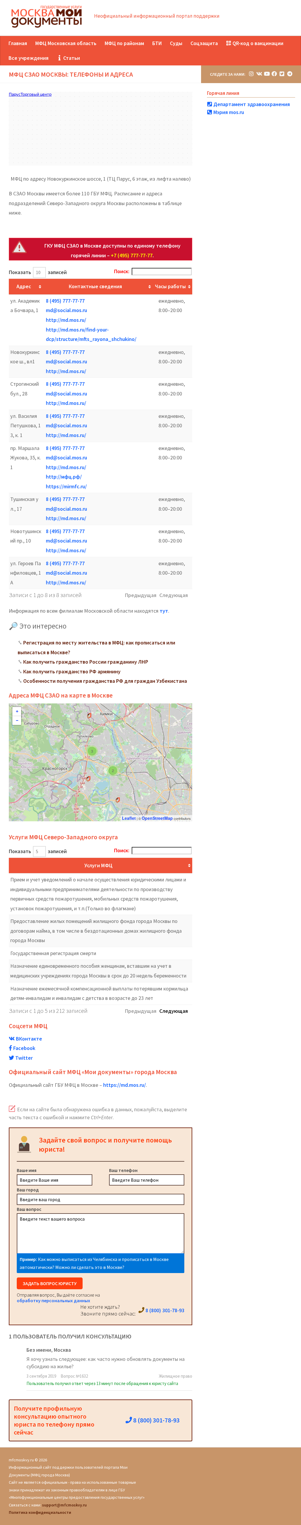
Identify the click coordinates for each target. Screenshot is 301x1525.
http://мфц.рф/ (64, 476)
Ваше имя (26, 1170)
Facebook (23, 1048)
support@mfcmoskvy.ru (64, 1505)
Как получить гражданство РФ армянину (72, 671)
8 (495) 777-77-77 (65, 300)
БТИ (157, 43)
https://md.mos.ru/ (124, 1084)
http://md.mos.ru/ (66, 319)
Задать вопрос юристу (50, 1283)
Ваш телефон (123, 1170)
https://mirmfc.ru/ (66, 486)
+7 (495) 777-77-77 (132, 255)
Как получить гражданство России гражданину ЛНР (85, 661)
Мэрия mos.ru (228, 112)
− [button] (17, 720)
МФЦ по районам (124, 43)
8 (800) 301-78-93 (164, 1310)
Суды (176, 43)
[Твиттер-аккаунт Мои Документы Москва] (282, 74)
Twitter (23, 1057)
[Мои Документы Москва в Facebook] (274, 74)
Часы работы (170, 286)
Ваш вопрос (29, 1209)
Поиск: (121, 271)
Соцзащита (204, 43)
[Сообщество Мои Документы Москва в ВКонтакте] (259, 74)
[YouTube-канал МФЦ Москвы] (266, 74)
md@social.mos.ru (66, 310)
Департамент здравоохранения (251, 104)
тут (164, 610)
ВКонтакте (28, 1038)
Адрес (23, 286)
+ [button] (17, 711)
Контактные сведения (95, 286)
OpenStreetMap (157, 818)
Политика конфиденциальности (40, 1512)
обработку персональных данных (53, 1300)
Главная (18, 43)
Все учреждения (29, 58)
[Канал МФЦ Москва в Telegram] (289, 74)
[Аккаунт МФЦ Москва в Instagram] (251, 74)
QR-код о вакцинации (257, 43)
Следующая (173, 1011)
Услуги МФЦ (98, 865)
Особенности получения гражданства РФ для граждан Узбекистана (105, 680)
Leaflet (129, 818)
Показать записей (38, 272)
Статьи (71, 58)
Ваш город (28, 1190)
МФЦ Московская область (65, 43)
